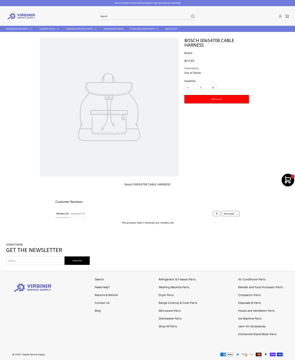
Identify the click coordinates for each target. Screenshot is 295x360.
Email (12, 260)
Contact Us (102, 302)
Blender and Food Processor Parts (260, 287)
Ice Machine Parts (250, 318)
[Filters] (216, 213)
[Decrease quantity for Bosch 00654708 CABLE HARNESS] (188, 87)
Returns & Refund (106, 295)
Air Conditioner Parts (252, 279)
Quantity (190, 81)
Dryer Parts (166, 295)
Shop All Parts (168, 326)
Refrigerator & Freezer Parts (177, 279)
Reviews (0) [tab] (63, 213)
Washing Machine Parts (174, 287)
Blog (98, 310)
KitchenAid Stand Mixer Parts (257, 334)
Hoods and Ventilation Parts (256, 310)
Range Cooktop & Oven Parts (178, 302)
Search (99, 279)
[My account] (278, 16)
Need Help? (102, 287)
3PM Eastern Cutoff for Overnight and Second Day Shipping (147, 3)
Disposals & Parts (249, 302)
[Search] (191, 16)
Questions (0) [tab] (78, 213)
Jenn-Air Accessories (252, 326)
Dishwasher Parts (170, 318)
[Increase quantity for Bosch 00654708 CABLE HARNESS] (213, 87)
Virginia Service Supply (33, 354)
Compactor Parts (249, 295)
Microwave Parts (170, 310)
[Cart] (285, 16)
